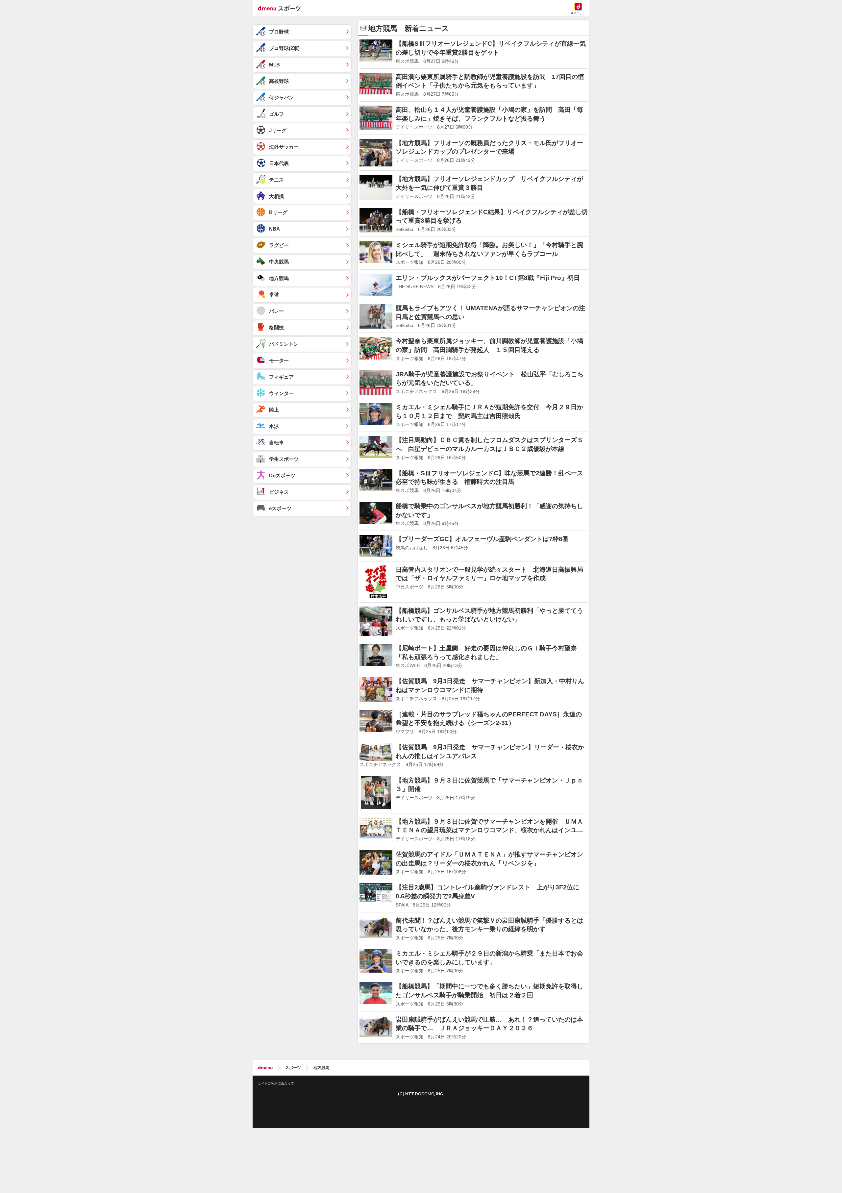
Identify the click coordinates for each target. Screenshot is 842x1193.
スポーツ (293, 1067)
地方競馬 (321, 1067)
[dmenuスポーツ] (282, 8)
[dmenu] (265, 1068)
